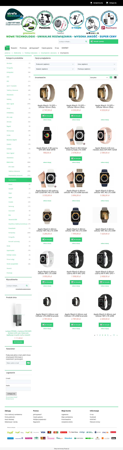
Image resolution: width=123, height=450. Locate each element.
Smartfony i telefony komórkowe (18, 224)
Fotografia (10, 68)
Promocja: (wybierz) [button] (84, 69)
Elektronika (10, 162)
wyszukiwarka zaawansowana (23, 289)
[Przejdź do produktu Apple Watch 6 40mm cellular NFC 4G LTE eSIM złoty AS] (76, 216)
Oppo (10, 193)
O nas (92, 414)
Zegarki (9, 126)
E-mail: (8, 378)
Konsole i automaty (14, 241)
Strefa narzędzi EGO (12, 264)
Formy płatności (10, 417)
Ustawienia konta (67, 422)
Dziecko (9, 144)
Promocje (9, 273)
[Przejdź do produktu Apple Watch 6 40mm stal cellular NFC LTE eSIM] (104, 302)
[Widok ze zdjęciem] (111, 77)
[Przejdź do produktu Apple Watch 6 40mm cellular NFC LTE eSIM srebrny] (47, 259)
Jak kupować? (37, 414)
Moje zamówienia (67, 417)
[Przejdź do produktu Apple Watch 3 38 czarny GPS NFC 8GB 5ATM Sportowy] (47, 135)
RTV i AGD (9, 117)
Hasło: (8, 385)
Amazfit (11, 189)
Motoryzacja (10, 131)
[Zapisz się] (28, 363)
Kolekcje (9, 149)
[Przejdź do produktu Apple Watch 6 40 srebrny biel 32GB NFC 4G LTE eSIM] (47, 178)
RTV (8, 81)
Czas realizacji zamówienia (13, 414)
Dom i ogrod (10, 104)
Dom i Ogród (10, 153)
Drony (8, 108)
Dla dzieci (9, 63)
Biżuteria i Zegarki (12, 140)
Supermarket (10, 250)
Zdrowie (9, 122)
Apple (10, 197)
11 (114, 335)
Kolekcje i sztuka (11, 255)
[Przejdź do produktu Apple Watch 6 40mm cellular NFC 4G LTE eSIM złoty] (104, 178)
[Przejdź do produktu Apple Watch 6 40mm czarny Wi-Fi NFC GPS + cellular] (104, 259)
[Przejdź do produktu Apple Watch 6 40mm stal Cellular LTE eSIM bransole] (47, 302)
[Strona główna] (61, 22)
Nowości (9, 268)
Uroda (8, 135)
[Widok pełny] (115, 77)
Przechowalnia (66, 419)
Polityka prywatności (39, 419)
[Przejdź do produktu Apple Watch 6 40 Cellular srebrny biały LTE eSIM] (76, 135)
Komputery (10, 72)
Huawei (11, 202)
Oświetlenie (10, 95)
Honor (10, 184)
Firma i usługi (10, 259)
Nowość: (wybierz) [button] (42, 69)
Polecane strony (95, 422)
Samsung (11, 206)
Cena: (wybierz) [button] (83, 64)
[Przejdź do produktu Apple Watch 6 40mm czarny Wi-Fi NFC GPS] (76, 259)
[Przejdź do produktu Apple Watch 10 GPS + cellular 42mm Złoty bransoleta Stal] (47, 93)
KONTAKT (93, 419)
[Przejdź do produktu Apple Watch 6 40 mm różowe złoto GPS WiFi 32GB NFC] (104, 135)
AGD (8, 77)
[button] (47, 119)
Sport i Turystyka (11, 86)
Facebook (93, 417)
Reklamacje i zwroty (11, 422)
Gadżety (9, 99)
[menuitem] (14, 48)
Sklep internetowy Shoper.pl (61, 448)
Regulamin (36, 422)
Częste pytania (38, 417)
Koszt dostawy (9, 419)
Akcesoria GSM (13, 219)
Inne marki (12, 211)
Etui (10, 215)
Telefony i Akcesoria (12, 90)
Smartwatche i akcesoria (15, 175)
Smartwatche (12, 180)
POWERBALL (10, 113)
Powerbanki (12, 228)
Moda (8, 246)
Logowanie (65, 414)
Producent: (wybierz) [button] (42, 64)
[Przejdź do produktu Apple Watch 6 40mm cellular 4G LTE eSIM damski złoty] (76, 178)
